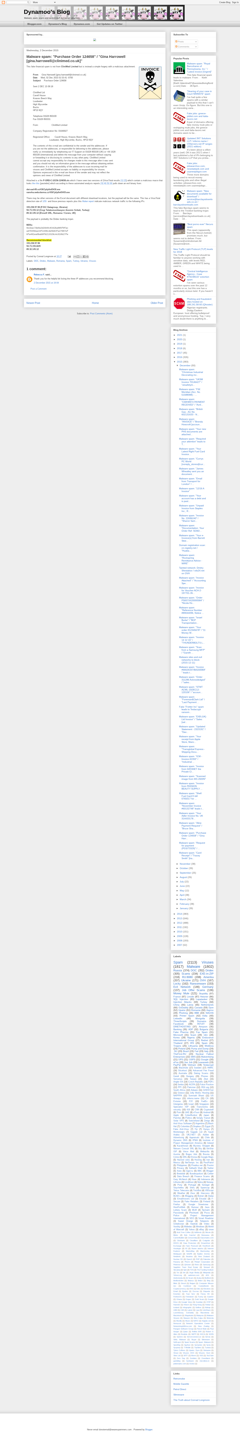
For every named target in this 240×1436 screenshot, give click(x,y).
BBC (200, 1171)
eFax (176, 1062)
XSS (201, 1355)
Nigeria (191, 1037)
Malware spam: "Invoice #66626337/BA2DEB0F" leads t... (192, 670)
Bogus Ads (191, 1154)
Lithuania (193, 1045)
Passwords (178, 1213)
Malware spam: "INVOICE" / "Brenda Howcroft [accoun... (191, 422)
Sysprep (176, 1348)
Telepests (204, 1221)
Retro (197, 1265)
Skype (193, 1340)
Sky (200, 1148)
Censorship (192, 1238)
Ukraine (84, 261)
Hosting (198, 1160)
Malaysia (199, 1315)
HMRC (210, 1068)
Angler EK (178, 1082)
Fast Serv (190, 1294)
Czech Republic (195, 1082)
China (176, 1004)
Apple (176, 1115)
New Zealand (204, 1256)
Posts (180, 41)
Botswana (205, 1235)
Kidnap (207, 1307)
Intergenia (178, 1104)
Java (207, 1207)
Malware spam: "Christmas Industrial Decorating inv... (191, 372)
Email (175, 1291)
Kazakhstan (182, 1146)
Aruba (199, 1278)
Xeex (179, 1171)
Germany (208, 986)
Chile (207, 1137)
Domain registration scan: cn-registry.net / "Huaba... (192, 548)
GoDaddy (183, 1007)
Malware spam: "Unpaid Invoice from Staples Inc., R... (191, 508)
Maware (187, 1318)
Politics (188, 1118)
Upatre (181, 1010)
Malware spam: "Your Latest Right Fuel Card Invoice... (192, 451)
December (185, 365)
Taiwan (193, 1079)
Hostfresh (206, 1246)
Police (176, 1215)
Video (206, 1224)
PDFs (211, 1082)
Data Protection (189, 1243)
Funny (200, 1297)
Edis (198, 1289)
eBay (201, 1229)
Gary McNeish (180, 1179)
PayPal (177, 1065)
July (182, 881)
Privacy (180, 1168)
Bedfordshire (178, 1281)
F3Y (191, 1101)
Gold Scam (199, 1299)
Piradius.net (197, 1165)
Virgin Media (194, 1273)
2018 (180, 348)
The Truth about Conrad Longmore (191, 1400)
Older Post (157, 303)
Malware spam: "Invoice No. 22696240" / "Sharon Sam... (191, 518)
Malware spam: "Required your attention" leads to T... (192, 441)
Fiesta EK (205, 1294)
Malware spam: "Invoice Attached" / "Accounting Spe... (192, 580)
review (191, 1364)
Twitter (210, 1168)
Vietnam (192, 1065)
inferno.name (193, 1098)
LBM (175, 1310)
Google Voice (186, 1302)
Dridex (43, 261)
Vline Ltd (176, 1355)
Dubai (211, 1196)
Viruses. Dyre (204, 1353)
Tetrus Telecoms (181, 1190)
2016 (180, 357)
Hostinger (177, 1248)
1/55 (44, 201)
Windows (200, 1227)
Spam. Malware (204, 1342)
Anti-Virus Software (182, 1123)
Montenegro (178, 1132)
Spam (69, 261)
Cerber (210, 1174)
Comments (183, 46)
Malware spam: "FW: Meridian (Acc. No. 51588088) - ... (190, 392)
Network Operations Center (198, 1323)
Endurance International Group (193, 1039)
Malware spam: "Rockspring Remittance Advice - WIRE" (190, 559)
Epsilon (185, 1291)
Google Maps (207, 1157)
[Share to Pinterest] (87, 256)
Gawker (210, 1297)
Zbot (206, 1079)
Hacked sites (183, 1160)
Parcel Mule (202, 1329)
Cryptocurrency (179, 1289)
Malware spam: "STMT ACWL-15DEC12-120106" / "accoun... (191, 690)
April (182, 895)
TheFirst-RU (179, 1054)
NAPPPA (177, 1096)
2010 (180, 931)
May (182, 890)
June (182, 886)
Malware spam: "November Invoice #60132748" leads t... (191, 806)
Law (197, 1310)
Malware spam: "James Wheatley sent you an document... (191, 471)
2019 (180, 343)
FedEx (204, 1101)
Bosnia (206, 1154)
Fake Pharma (180, 1032)
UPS (180, 1059)
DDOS (176, 1243)
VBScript (209, 1190)
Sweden (197, 1068)
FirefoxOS (177, 1297)
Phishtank (194, 1213)
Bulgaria (204, 1029)
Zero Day (181, 1358)
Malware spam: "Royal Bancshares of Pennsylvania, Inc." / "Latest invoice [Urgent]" (199, 67)
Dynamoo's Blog (47, 11)
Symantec (198, 1345)
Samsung (206, 1265)
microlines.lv (204, 1361)
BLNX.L (177, 1196)
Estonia (177, 1101)
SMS (193, 1056)
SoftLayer (177, 1342)
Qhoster (187, 1265)
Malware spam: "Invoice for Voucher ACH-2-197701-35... (191, 590)
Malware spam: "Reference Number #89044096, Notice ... (191, 610)
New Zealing (203, 1326)
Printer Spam (187, 1015)
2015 (180, 361)
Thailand (177, 1043)
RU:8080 (187, 977)
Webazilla (204, 1151)
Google (204, 1059)
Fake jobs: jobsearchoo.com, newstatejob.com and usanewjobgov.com (198, 167)
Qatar (185, 1332)
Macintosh (177, 1315)
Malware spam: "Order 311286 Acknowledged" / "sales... (192, 680)
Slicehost (182, 1070)
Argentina (199, 1123)
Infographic (187, 1307)
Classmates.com (207, 1238)
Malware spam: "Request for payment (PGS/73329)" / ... (192, 845)
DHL (185, 1157)
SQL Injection (180, 999)
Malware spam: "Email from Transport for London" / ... (190, 481)
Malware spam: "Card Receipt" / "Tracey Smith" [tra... (190, 855)
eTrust (196, 1112)
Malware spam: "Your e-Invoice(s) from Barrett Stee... (192, 538)
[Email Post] (69, 256)
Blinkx (175, 1235)
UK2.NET (191, 1135)
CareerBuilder (178, 1238)
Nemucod (177, 1323)
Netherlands (207, 1004)
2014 (180, 914)
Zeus (192, 1193)
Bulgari (192, 1283)
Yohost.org (177, 1275)
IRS (192, 1043)
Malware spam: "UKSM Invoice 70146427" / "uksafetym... (191, 382)
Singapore (204, 1104)
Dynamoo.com (82, 24)
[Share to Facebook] (84, 256)
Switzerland (194, 1121)
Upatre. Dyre (194, 1350)
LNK (182, 1310)
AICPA (192, 1084)
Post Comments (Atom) (101, 313)
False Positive (207, 1084)
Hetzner (204, 996)
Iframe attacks (197, 1248)
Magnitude (189, 1315)
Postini (210, 1165)
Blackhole (183, 1068)
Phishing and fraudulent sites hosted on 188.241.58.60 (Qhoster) (200, 302)
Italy (206, 1051)
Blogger (210, 1171)
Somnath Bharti (196, 1096)
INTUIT (201, 1024)
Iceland (176, 1307)
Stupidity (203, 993)
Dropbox (197, 1126)
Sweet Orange (185, 1221)
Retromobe (179, 1378)
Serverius (177, 1079)
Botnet (201, 1196)
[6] (111, 183)
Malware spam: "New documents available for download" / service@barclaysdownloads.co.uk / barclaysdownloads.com (193, 198)
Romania (60, 261)
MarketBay (190, 1251)
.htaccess (205, 1193)
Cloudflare (194, 1240)
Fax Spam (202, 1032)
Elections (207, 1289)
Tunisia (208, 1348)
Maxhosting (204, 1251)
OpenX (189, 1259)
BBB (196, 1013)
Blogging (189, 1196)
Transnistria (202, 1107)
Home (95, 303)
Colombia (185, 1126)
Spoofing (176, 1345)
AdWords (198, 1232)
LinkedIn (177, 1018)
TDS (192, 1270)
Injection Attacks (182, 1002)
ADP (190, 1029)
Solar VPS (178, 1121)
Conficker (187, 1286)
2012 (180, 922)
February (185, 904)
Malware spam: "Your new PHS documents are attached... (192, 432)
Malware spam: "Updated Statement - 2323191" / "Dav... (192, 729)
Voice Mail (188, 1151)
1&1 (206, 1035)
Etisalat (202, 1199)
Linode (190, 996)
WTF (186, 1355)
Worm (193, 1355)
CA (207, 1098)
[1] (122, 180)
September (186, 872)
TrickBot (197, 1190)
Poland (181, 1048)
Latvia (190, 1004)
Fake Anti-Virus (181, 1129)
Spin (185, 1270)
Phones (204, 1076)
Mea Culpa (198, 1318)
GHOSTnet (208, 1090)
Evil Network (182, 986)
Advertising (178, 1137)
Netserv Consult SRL (183, 1148)
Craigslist (206, 1240)
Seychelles (178, 1188)
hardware (190, 1361)
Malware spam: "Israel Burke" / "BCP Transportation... (190, 620)
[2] (125, 180)
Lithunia (177, 1182)
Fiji (196, 1129)
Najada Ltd (206, 1321)
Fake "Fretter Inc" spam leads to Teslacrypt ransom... (191, 709)
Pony (179, 1185)
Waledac (188, 1227)
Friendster (190, 1297)
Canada (198, 1007)
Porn (179, 1112)
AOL (207, 1275)
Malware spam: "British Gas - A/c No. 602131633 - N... (191, 412)
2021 (180, 335)
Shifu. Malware (179, 1340)
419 (188, 1110)
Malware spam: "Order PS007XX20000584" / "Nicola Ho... (191, 600)
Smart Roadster (206, 1218)
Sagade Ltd (196, 1132)
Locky (177, 983)
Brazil (186, 1051)
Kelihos (198, 1307)
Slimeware (206, 1340)
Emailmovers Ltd (185, 1199)
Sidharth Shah (196, 1168)
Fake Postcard (192, 1246)
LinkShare (207, 1310)
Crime (176, 1157)
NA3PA (189, 1254)
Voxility (176, 1227)
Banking (177, 1029)
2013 (180, 918)
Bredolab (181, 1174)
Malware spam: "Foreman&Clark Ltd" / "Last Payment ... (192, 700)
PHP (198, 1259)
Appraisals (194, 1137)
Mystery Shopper (201, 1146)
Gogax (188, 1299)
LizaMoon (189, 1182)
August (184, 877)
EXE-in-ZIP (207, 973)
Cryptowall (209, 1110)
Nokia (200, 1182)
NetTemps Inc (192, 1162)
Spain (205, 1043)
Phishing (183, 1013)
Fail (196, 1051)
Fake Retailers (192, 1201)
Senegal (205, 1185)
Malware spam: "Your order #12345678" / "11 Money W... (192, 630)
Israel (191, 1104)
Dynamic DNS (180, 1140)
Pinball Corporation (202, 1262)
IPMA (195, 1140)
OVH (203, 980)
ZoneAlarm (205, 1358)
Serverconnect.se (194, 1337)
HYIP (209, 1302)
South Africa (179, 1090)
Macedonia (204, 1313)
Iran (208, 1160)
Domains (201, 1021)
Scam (193, 1035)
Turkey (76, 261)
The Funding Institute (205, 1270)
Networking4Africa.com (182, 1326)
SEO (191, 1218)
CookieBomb (204, 1286)
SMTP (193, 1334)
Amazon (203, 1026)
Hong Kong (197, 1305)
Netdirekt (177, 1256)
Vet (184, 1273)
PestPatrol (209, 1162)
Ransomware (198, 983)
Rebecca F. (39, 274)
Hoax (194, 1179)
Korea (176, 1037)
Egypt (207, 1126)
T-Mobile (187, 1348)
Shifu (192, 1188)
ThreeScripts (180, 1021)
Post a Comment (39, 289)
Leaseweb (203, 1062)
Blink (175, 1283)
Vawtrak (194, 1224)
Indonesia (205, 1179)
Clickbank (181, 1240)
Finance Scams (202, 1176)
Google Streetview (198, 1204)
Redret (204, 1040)
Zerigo (207, 1121)
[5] (108, 183)
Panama (176, 1262)
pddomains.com (179, 1364)
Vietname (207, 1350)
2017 (180, 352)
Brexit (183, 1283)
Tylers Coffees (179, 1350)
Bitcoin (208, 1232)
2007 (180, 945)
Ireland (210, 1143)
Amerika (208, 977)
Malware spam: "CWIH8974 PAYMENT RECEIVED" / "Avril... (192, 402)
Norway (210, 1182)
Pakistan (191, 1087)
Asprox (210, 1010)
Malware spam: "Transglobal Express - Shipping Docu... (192, 749)
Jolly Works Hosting (199, 1093)
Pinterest (176, 1265)
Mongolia (200, 1018)
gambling (176, 1361)
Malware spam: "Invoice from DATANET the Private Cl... (191, 769)
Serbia (181, 1084)
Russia (177, 970)
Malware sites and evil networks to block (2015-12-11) (190, 660)
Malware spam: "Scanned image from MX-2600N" (192, 777)
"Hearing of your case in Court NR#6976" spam (199, 92)
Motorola (210, 1318)
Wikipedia (206, 1273)
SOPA (211, 1334)
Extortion (176, 1294)
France (177, 996)
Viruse (175, 1353)
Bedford (208, 1278)
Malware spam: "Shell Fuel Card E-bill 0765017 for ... (190, 796)
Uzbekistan (178, 1224)
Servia (207, 1337)
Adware (194, 1090)
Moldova (209, 1045)
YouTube (210, 1355)
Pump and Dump (200, 1048)
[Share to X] (81, 256)
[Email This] (75, 256)
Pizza (207, 1213)
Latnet (189, 1310)
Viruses (92, 261)
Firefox (176, 1204)
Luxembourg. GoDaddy (183, 1313)
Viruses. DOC (188, 1353)
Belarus (191, 1281)
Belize (200, 1281)
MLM (194, 1210)
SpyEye (187, 1345)
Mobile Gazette (181, 1384)
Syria (208, 1345)
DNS (191, 1289)
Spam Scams (189, 1342)
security (177, 1110)
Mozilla (179, 1321)
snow (211, 1229)
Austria (176, 1154)
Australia (183, 1073)
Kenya (206, 1129)
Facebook (178, 1024)
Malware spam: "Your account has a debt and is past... (192, 498)
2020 (180, 339)
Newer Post (33, 303)
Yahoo (192, 1229)
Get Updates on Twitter (109, 24)
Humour (195, 1207)
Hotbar (208, 1305)
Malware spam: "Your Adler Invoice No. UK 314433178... (191, 816)
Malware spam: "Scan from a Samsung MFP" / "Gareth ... (192, 650)
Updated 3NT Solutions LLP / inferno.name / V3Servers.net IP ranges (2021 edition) (199, 142)
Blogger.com (34, 24)
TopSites (197, 1348)
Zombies (193, 1358)
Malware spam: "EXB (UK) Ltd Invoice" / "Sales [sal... (192, 719)
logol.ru (189, 1171)
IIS (186, 1248)
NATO (195, 1321)
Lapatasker (202, 999)
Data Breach (183, 1176)
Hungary (190, 1076)
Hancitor (176, 1305)
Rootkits (184, 1334)
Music (187, 1321)
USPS (192, 1059)
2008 (180, 940)
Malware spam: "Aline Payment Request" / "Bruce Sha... (190, 826)
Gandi (176, 1076)
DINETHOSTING (182, 1026)
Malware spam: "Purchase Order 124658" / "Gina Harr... (192, 836)
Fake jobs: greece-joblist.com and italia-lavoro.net (198, 116)
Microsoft (178, 1035)
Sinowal (207, 1267)
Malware (51, 261)
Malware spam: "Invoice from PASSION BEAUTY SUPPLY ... (191, 786)
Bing (208, 1281)
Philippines (182, 1165)
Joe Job (188, 1062)
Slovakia (176, 1270)
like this (36, 183)
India (204, 1015)
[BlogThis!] (78, 256)
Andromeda (178, 1278)
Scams (186, 973)
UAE (187, 1112)
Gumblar (199, 1302)
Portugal (192, 1185)
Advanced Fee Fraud (203, 1070)
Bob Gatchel (189, 1235)
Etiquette (206, 1291)
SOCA (202, 1334)
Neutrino (189, 1256)
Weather (181, 1193)
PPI (180, 1087)
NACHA (210, 1013)
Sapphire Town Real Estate (185, 1267)
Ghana (179, 1299)
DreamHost (205, 1243)
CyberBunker (191, 1115)
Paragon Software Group (183, 1329)
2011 (180, 927)
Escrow (196, 1291)
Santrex (180, 1337)
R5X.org (205, 1087)
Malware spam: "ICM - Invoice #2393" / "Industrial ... (190, 759)
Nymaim (206, 1210)
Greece (181, 1093)
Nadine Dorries (203, 1254)
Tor (177, 1273)
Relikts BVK (197, 1332)
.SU (175, 1051)
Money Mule (181, 993)
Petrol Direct (179, 1389)
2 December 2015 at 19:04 (46, 283)
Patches (177, 1118)
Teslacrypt (208, 1065)
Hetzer (186, 1305)
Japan (206, 1115)
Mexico (176, 1162)
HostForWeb (179, 1207)
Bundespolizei (196, 1174)
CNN (197, 1110)
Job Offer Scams (193, 990)
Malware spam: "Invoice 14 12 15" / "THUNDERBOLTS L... (192, 640)
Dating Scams (201, 1073)
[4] (105, 183)
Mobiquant (177, 1254)
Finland (206, 1201)
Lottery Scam (180, 1210)
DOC (36, 261)
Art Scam (189, 1278)
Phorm (187, 1262)
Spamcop (204, 1188)
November (185, 864)
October (184, 868)
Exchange (177, 1246)
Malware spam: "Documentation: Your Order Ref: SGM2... (191, 528)
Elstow (194, 1157)
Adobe (206, 1135)
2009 (180, 936)
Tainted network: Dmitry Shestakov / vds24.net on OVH (191, 570)
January (184, 908)
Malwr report (88, 201)
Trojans (177, 1045)
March (183, 899)
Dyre (211, 1007)
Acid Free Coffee (184, 1232)
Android (206, 1112)
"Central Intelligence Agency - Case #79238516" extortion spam (198, 275)
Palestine (206, 1259)
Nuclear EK (178, 1259)
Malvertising (207, 1056)
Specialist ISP (181, 1107)
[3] (102, 183)
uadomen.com (193, 1275)
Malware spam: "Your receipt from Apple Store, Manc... (190, 739)
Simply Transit (203, 1118)
